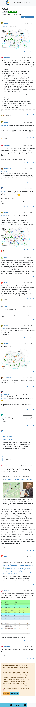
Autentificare (14, 693)
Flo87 (5, 282)
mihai (5, 556)
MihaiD (6, 257)
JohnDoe (6, 188)
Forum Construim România (20, 3)
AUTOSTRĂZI (13, 11)
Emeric (6, 431)
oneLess (6, 343)
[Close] (33, 665)
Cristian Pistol (8, 437)
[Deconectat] (2, 57)
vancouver (7, 57)
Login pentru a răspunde (27, 17)
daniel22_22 (7, 168)
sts (5, 415)
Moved (5, 11)
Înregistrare (6, 693)
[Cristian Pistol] (7, 439)
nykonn (6, 23)
